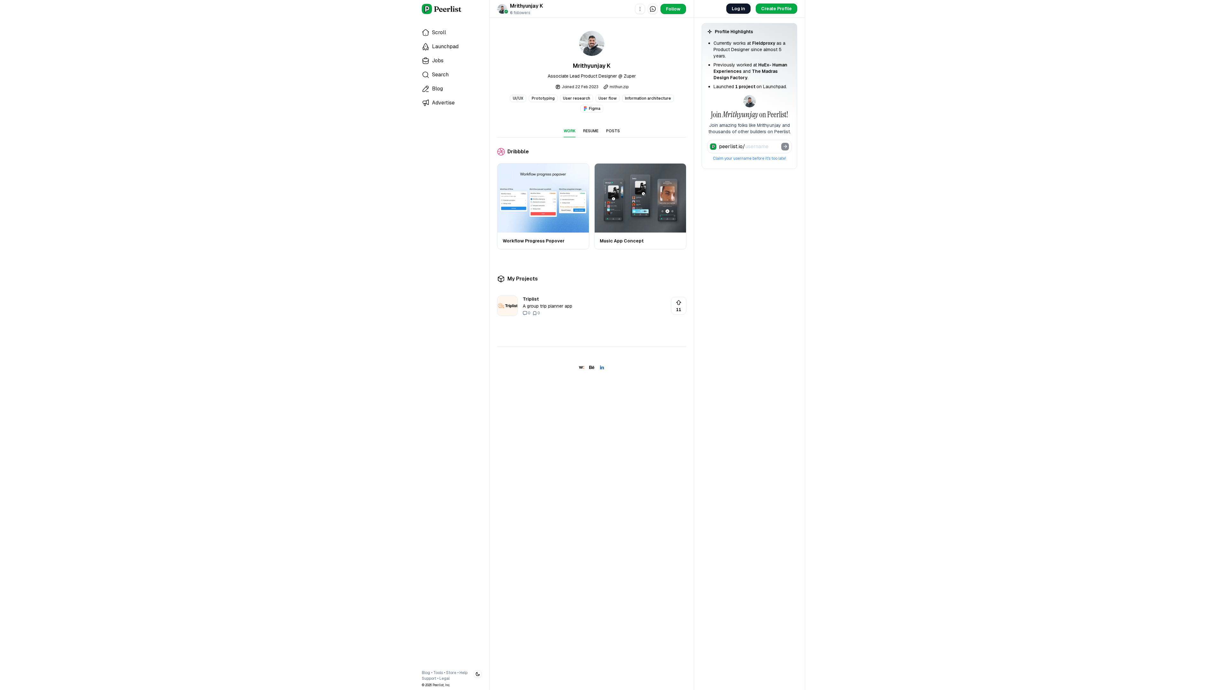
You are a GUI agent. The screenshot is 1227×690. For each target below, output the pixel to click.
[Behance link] (592, 367)
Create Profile (776, 9)
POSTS (613, 131)
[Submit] (785, 146)
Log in (738, 9)
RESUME (590, 131)
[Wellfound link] (581, 367)
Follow (673, 9)
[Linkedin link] (602, 367)
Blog (426, 672)
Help (463, 672)
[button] (640, 9)
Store (451, 672)
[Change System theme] (478, 674)
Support (429, 678)
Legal (444, 678)
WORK (569, 131)
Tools (438, 672)
